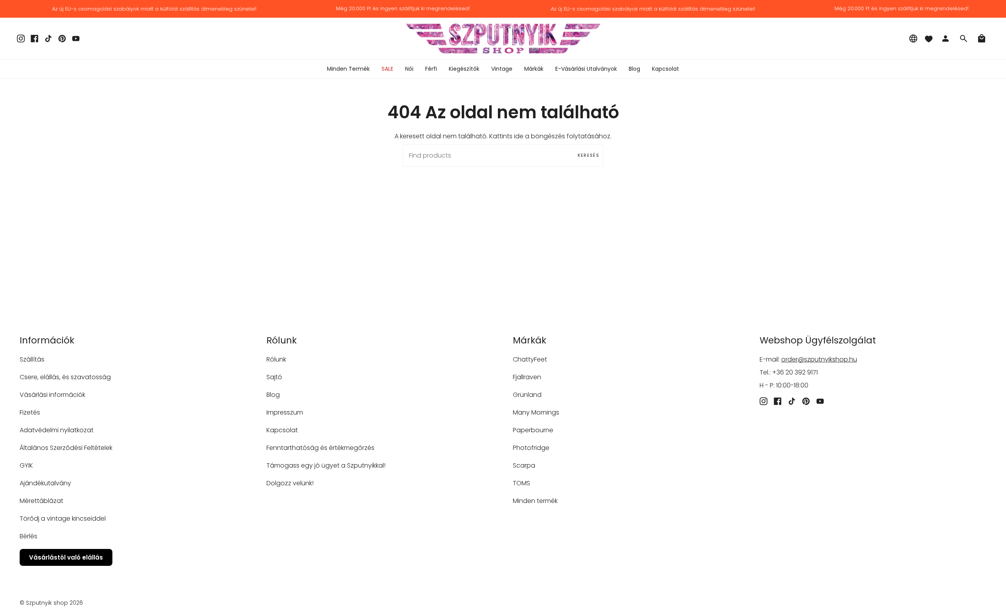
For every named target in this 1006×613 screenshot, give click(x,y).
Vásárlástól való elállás (66, 557)
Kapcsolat (282, 430)
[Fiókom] (945, 38)
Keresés (588, 155)
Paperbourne (533, 430)
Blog (273, 394)
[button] (409, 69)
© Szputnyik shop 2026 (51, 603)
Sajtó (274, 377)
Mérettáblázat (41, 500)
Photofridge (531, 447)
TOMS (521, 483)
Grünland (527, 394)
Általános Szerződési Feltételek (66, 447)
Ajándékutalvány (45, 483)
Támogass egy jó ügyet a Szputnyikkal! (326, 465)
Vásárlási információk (52, 394)
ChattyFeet (530, 359)
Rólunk (276, 359)
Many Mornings (536, 412)
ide (518, 136)
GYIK (26, 465)
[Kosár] (982, 38)
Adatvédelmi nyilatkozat (57, 430)
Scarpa (524, 465)
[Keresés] (964, 38)
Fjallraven (527, 377)
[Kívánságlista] (928, 38)
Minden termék (535, 500)
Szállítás (32, 359)
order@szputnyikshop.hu (819, 359)
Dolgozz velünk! (290, 483)
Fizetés (30, 412)
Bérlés (28, 536)
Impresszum (284, 412)
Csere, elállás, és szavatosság (65, 377)
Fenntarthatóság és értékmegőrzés (320, 447)
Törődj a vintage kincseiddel (63, 518)
